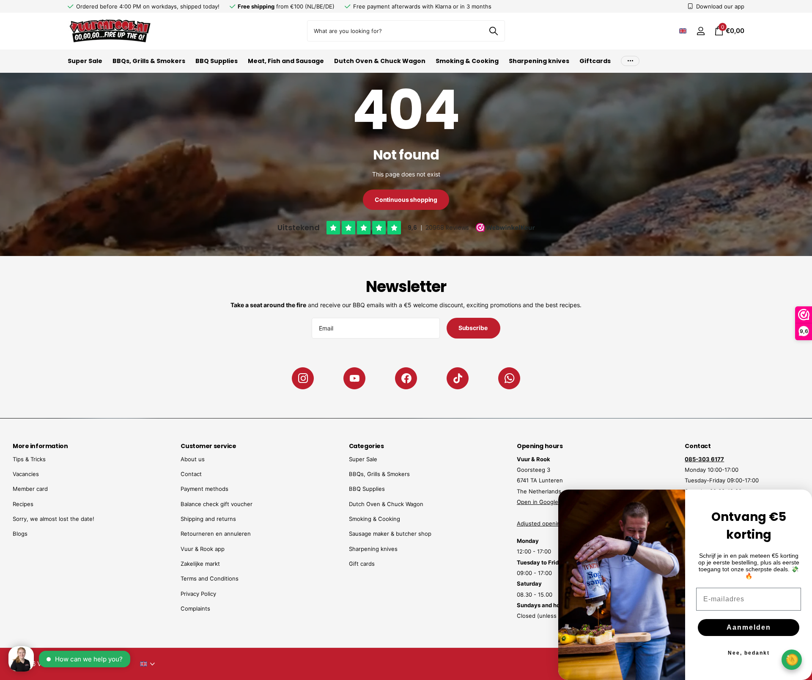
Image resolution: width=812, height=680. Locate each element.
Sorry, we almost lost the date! (53, 518)
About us (193, 459)
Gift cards (362, 563)
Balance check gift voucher (216, 504)
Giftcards (595, 61)
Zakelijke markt (200, 563)
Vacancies (26, 474)
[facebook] (406, 378)
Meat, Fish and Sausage (286, 61)
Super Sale (85, 61)
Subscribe (473, 327)
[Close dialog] (800, 501)
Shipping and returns (208, 518)
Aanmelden (749, 627)
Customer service (208, 446)
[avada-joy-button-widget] (792, 659)
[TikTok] (458, 378)
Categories (366, 446)
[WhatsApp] (509, 378)
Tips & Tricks (29, 459)
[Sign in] (701, 31)
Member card (30, 488)
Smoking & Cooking (467, 61)
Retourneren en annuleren (216, 533)
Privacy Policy (198, 593)
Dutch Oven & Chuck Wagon (379, 61)
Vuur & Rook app (203, 548)
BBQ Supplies (216, 61)
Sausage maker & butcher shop (390, 533)
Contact (191, 474)
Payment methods (204, 488)
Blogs (20, 533)
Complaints (195, 608)
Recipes (23, 504)
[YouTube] (354, 378)
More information (40, 446)
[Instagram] (303, 378)
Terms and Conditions (210, 578)
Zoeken (493, 30)
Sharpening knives (539, 61)
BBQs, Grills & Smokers (148, 61)
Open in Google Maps (545, 501)
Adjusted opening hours (549, 523)
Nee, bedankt (749, 653)
